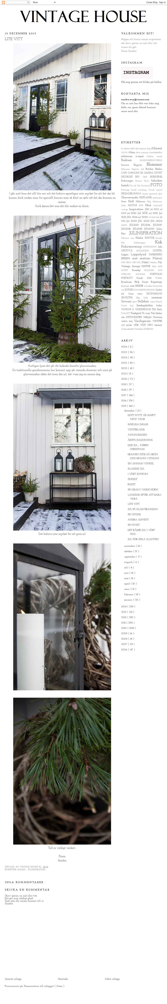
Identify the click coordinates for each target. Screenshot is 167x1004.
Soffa (148, 298)
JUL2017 (157, 225)
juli (126, 567)
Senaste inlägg (13, 979)
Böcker (158, 169)
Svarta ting (129, 306)
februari (129, 594)
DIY (139, 177)
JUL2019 (138, 229)
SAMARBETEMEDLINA (145, 290)
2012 (124, 617)
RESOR (140, 286)
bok (143, 169)
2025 (124, 352)
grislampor (157, 198)
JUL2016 (147, 225)
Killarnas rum (128, 238)
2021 (124, 373)
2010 (124, 628)
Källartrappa (144, 243)
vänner (158, 325)
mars (127, 589)
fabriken (156, 180)
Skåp (140, 298)
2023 (124, 363)
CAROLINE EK (136, 173)
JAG (147, 209)
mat (136, 258)
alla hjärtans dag (143, 149)
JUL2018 (127, 229)
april (127, 583)
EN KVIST (134, 525)
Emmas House (143, 181)
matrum (146, 258)
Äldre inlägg (112, 979)
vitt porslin (127, 325)
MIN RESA (126, 262)
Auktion (152, 156)
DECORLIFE (128, 177)
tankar (159, 305)
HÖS (142, 205)
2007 (124, 644)
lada (160, 247)
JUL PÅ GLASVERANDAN (143, 509)
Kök (158, 242)
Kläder (140, 238)
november (130, 546)
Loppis (126, 254)
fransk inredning (140, 190)
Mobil (146, 262)
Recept (146, 282)
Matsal (157, 258)
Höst (149, 205)
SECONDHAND (154, 294)
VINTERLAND (136, 429)
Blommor (154, 165)
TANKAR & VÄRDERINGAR (136, 309)
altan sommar (142, 152)
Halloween (141, 201)
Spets (135, 302)
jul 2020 (143, 217)
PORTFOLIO (156, 274)
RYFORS (129, 290)
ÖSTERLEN (148, 329)
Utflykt (148, 317)
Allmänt (156, 148)
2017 (124, 395)
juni (126, 573)
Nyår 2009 (157, 266)
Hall (132, 201)
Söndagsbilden (146, 305)
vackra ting (127, 321)
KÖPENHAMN (150, 247)
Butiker (150, 169)
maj (126, 578)
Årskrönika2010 (128, 329)
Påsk (138, 282)
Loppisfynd (140, 254)
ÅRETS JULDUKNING (140, 440)
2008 (124, 639)
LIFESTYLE (128, 251)
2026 (124, 346)
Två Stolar (156, 313)
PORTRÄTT (129, 278)
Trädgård (136, 313)
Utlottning (157, 317)
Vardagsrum (143, 321)
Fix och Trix (135, 186)
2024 (124, 357)
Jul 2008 (155, 209)
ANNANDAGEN (137, 435)
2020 (124, 379)
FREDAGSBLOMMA (131, 194)
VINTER (157, 321)
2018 (124, 390)
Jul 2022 (132, 221)
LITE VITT (14, 39)
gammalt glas (155, 194)
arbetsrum (128, 156)
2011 (123, 622)
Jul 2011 (143, 213)
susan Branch (156, 302)
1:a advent (125, 149)
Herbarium (157, 202)
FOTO (156, 185)
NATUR (147, 266)
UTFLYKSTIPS (134, 317)
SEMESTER (128, 298)
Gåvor (124, 201)
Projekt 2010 (146, 278)
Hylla (124, 205)
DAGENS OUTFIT (153, 173)
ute (123, 317)
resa (133, 286)
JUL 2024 (156, 221)
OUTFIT (126, 270)
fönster (145, 194)
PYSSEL (158, 278)
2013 (124, 612)
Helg (150, 202)
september (130, 557)
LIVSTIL (157, 250)
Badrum (130, 160)
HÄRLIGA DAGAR (138, 424)
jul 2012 (154, 213)
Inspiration (137, 209)
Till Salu (157, 309)
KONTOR (150, 238)
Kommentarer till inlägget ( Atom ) (44, 986)
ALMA (124, 152)
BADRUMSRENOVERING (151, 160)
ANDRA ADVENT (138, 519)
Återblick (139, 329)
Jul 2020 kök (154, 217)
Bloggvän (140, 165)
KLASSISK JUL (136, 469)
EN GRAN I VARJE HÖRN (143, 489)
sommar (157, 297)
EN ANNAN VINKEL (141, 463)
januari (128, 600)
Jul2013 (125, 225)
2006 (124, 649)
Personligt (138, 270)
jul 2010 (132, 213)
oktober (128, 551)
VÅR (136, 325)
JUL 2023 (144, 221)
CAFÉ (124, 173)
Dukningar (128, 181)
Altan (132, 152)
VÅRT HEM (147, 325)
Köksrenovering (132, 246)
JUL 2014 (132, 217)
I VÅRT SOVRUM (138, 474)
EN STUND (134, 514)
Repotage (125, 286)
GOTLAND (146, 197)
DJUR (146, 177)
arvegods (141, 156)
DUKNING (156, 177)
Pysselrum (128, 282)
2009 (132, 149)
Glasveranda (130, 197)
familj (125, 185)
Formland (146, 186)
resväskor (148, 286)
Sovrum (126, 301)
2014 (124, 606)
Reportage (156, 282)
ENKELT (132, 479)
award (159, 156)
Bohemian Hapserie (131, 169)
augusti (128, 562)
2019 (124, 384)
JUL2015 (22, 870)
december (129, 410)
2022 (124, 368)
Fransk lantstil (155, 190)
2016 (124, 400)
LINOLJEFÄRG (144, 251)
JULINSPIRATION (37, 870)
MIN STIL (137, 262)
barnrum (127, 165)
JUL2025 (150, 229)
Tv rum (146, 313)
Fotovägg (126, 190)
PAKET (131, 484)
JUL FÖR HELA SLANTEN (143, 539)
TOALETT (126, 313)
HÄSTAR (133, 205)
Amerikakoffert (155, 152)
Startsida (63, 979)
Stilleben (144, 301)
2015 (124, 406)
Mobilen (154, 262)
